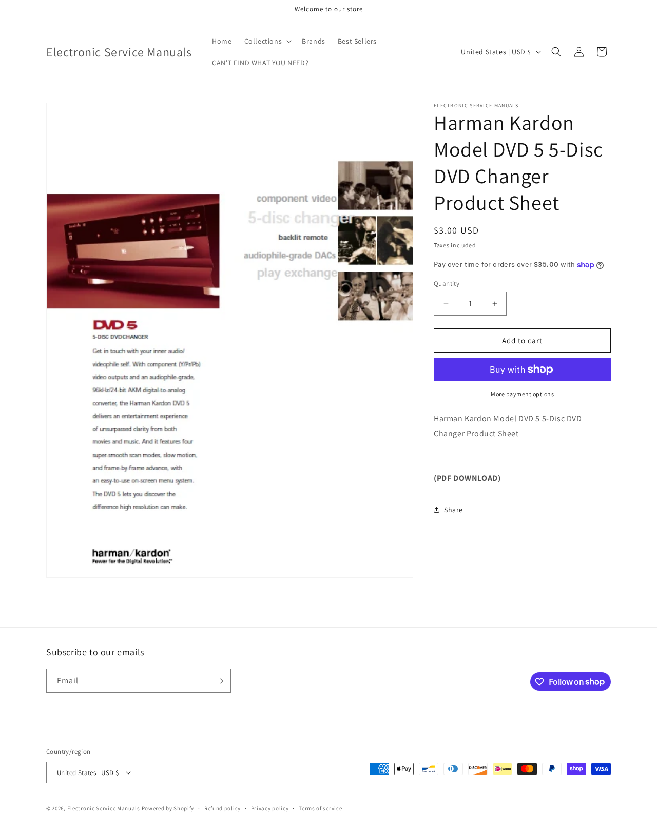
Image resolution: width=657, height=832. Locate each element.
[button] (267, 41)
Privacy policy (270, 808)
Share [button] (453, 509)
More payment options (522, 394)
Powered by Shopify (168, 808)
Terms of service (320, 808)
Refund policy (222, 808)
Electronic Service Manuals (103, 808)
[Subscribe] (219, 681)
